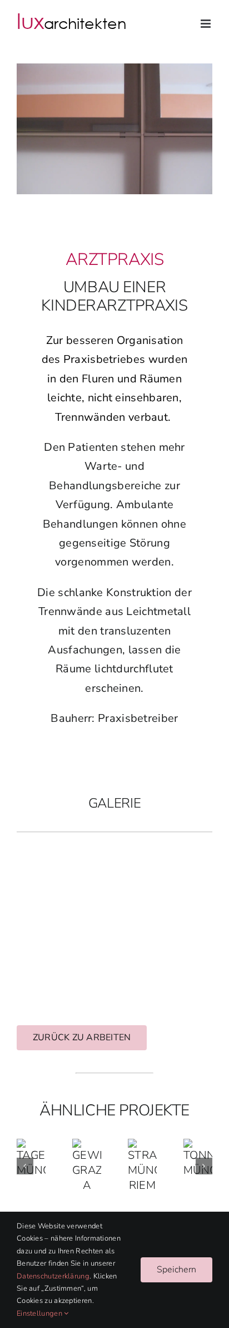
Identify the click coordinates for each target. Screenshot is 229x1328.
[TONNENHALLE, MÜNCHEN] (197, 1146)
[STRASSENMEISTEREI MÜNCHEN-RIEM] (142, 1146)
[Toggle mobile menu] (206, 23)
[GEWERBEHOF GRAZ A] (86, 1146)
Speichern (176, 1269)
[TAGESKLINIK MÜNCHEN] (31, 1146)
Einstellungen (40, 1314)
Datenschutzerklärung (53, 1276)
